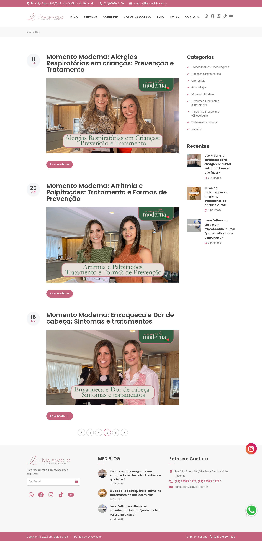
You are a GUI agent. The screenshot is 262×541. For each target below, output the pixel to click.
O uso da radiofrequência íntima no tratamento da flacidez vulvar (216, 196)
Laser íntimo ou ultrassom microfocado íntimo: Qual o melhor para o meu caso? (219, 229)
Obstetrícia (198, 80)
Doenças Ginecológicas (206, 74)
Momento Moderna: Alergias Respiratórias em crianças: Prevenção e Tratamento (110, 63)
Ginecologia (198, 87)
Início (74, 17)
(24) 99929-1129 (114, 3)
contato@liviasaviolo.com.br (150, 3)
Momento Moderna (203, 94)
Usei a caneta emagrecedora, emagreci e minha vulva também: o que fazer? (217, 164)
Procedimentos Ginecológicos (210, 67)
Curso (175, 17)
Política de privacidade (88, 536)
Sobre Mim (110, 17)
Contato (192, 17)
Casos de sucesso (137, 17)
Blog (161, 17)
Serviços (91, 17)
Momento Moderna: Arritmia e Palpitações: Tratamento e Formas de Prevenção (106, 192)
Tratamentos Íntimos (204, 122)
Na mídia (196, 129)
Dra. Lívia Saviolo (58, 536)
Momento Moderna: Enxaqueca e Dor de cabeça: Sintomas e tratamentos (110, 318)
